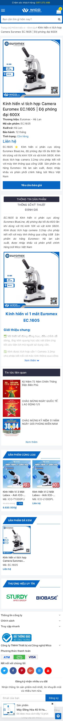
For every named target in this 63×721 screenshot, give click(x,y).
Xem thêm (31, 441)
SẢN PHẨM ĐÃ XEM (20, 520)
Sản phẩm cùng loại (22, 454)
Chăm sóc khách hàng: (31, 2)
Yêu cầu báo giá (31, 185)
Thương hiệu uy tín (21, 583)
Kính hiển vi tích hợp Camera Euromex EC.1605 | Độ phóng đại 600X (14, 559)
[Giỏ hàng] (57, 11)
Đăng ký (54, 697)
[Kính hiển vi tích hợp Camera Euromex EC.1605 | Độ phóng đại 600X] (17, 540)
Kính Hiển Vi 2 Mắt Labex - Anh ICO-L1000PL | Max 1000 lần (44, 493)
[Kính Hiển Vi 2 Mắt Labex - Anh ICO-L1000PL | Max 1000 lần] (46, 474)
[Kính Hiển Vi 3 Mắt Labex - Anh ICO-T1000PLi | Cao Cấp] (17, 474)
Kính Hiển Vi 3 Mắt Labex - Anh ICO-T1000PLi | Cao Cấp (15, 493)
